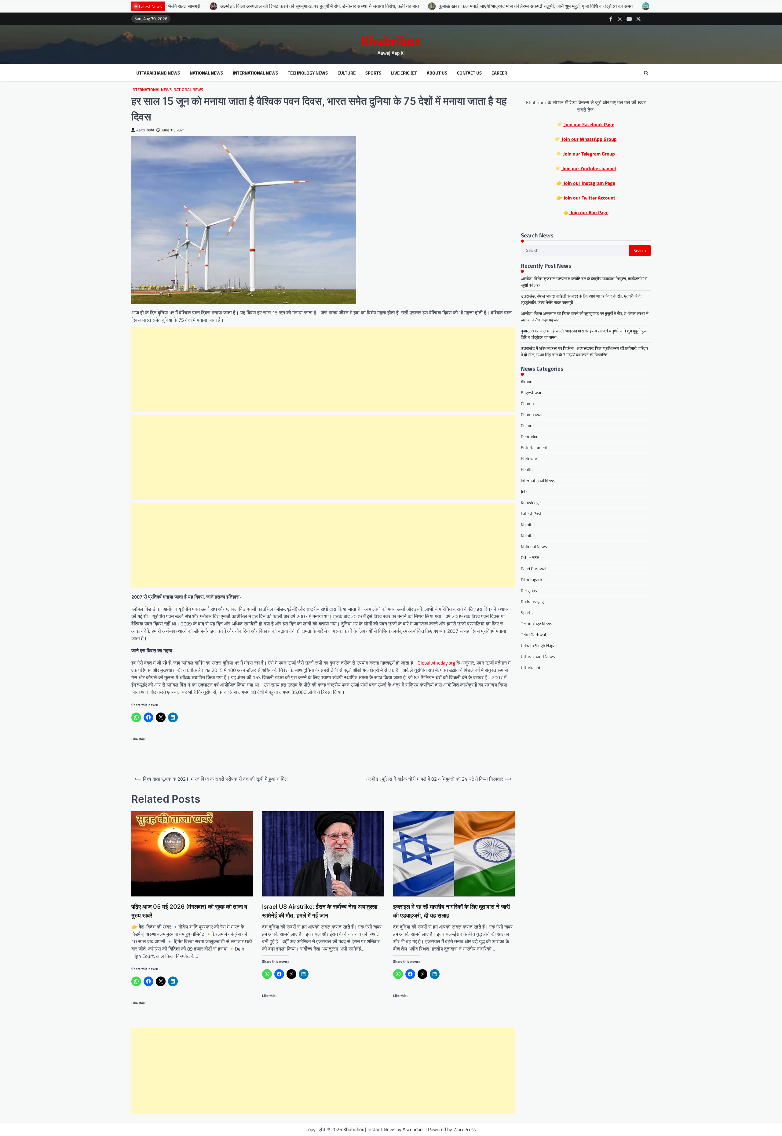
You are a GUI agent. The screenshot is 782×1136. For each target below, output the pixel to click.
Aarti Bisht (145, 130)
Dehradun (530, 436)
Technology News (308, 73)
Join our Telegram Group (588, 153)
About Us (437, 73)
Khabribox (391, 40)
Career (499, 73)
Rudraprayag (532, 601)
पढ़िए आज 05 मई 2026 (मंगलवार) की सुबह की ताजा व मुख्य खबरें (189, 911)
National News (206, 73)
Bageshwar (531, 392)
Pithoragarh (531, 579)
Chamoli (528, 403)
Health (527, 469)
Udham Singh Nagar (539, 645)
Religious (529, 590)
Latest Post (531, 513)
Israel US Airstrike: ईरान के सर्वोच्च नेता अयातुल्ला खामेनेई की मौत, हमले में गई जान (319, 911)
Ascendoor (413, 1129)
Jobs (524, 491)
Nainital (528, 524)
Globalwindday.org (436, 662)
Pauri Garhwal (533, 568)
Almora (527, 381)
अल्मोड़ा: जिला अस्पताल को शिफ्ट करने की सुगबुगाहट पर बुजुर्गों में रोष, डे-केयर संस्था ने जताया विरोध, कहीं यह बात (238, 6)
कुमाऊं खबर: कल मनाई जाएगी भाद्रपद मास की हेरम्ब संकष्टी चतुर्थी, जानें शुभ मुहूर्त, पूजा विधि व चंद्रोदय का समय (454, 6)
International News (255, 73)
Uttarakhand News (158, 73)
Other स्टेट (530, 557)
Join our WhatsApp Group (588, 139)
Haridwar (529, 458)
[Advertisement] (323, 369)
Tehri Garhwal (533, 634)
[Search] (646, 73)
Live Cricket (404, 73)
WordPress (464, 1129)
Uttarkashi (530, 667)
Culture (347, 73)
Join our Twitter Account (588, 197)
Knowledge (531, 502)
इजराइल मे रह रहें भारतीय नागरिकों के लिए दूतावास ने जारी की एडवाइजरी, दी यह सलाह (451, 911)
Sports (373, 73)
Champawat (532, 414)
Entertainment (534, 447)
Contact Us (469, 73)
